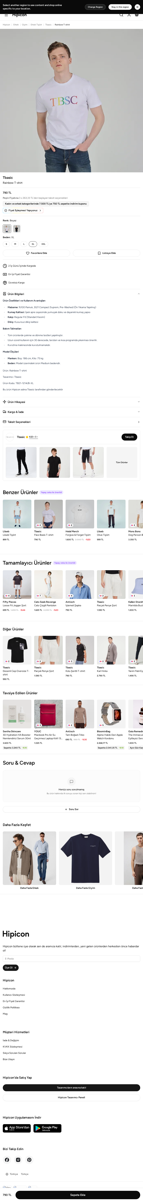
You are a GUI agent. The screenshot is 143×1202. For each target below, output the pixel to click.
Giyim (24, 24)
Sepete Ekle (77, 1195)
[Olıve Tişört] (111, 514)
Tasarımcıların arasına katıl (71, 1087)
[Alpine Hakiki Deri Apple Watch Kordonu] (111, 714)
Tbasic (48, 24)
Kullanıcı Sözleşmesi (14, 994)
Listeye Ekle (109, 253)
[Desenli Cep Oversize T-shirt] (17, 650)
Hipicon (6, 24)
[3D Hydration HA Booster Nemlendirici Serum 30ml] (17, 714)
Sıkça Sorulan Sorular (14, 1053)
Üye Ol (8, 967)
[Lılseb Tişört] (17, 514)
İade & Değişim (11, 1040)
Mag (5, 1013)
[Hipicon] (20, 15)
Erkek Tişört (36, 24)
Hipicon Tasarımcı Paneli (71, 1097)
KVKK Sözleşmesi (12, 1046)
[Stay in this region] (137, 7)
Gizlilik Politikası (11, 1007)
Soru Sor (73, 809)
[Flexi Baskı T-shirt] (48, 514)
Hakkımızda (9, 988)
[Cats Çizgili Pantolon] (48, 584)
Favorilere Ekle (39, 253)
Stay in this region (120, 7)
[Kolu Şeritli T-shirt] (80, 650)
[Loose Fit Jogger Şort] (17, 584)
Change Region (95, 7)
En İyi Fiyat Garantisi (14, 1001)
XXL (43, 244)
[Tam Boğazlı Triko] (80, 714)
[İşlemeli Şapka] (80, 584)
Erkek (16, 24)
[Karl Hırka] (111, 650)
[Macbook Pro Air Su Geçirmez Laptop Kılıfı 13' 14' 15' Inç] (48, 714)
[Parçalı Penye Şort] (111, 584)
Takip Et (129, 436)
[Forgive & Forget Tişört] (80, 514)
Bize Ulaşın (9, 1059)
